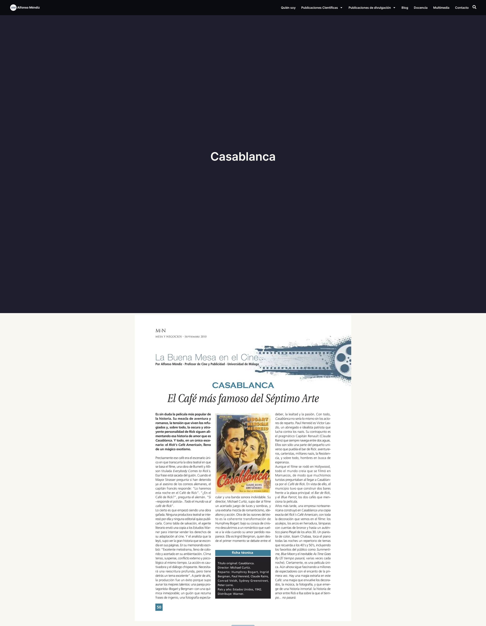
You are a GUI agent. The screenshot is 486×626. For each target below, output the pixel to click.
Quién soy (288, 7)
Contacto (462, 7)
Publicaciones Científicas (319, 7)
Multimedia (441, 7)
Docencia (421, 7)
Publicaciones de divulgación (370, 7)
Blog (405, 7)
